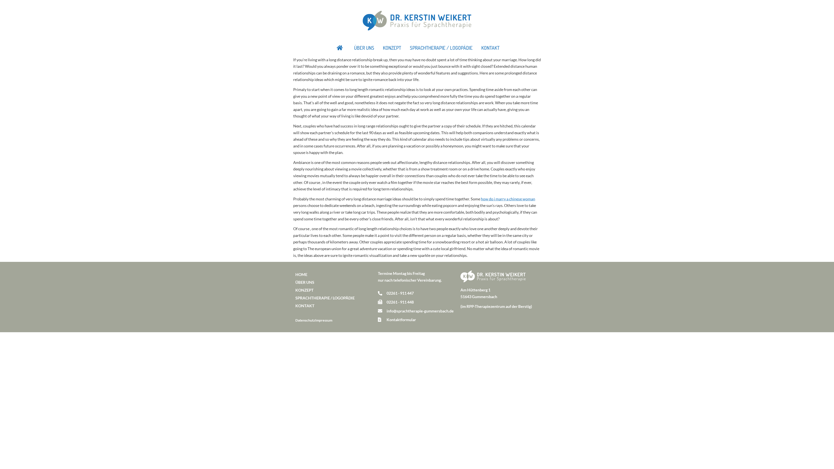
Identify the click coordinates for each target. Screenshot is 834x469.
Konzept (392, 48)
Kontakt (490, 48)
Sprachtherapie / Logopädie (441, 48)
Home (301, 274)
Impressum (323, 320)
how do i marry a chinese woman (508, 199)
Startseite (339, 47)
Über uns (364, 48)
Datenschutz (305, 320)
